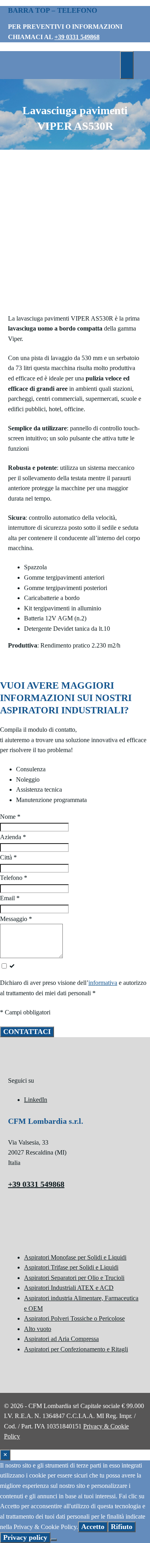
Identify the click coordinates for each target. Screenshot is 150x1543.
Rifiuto (121, 1527)
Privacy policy (25, 1537)
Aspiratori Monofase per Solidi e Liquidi (75, 1257)
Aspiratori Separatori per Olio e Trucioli (74, 1277)
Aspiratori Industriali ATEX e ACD (69, 1287)
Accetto (92, 1527)
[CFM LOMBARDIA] (60, 78)
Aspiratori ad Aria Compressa (61, 1338)
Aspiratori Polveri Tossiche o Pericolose (74, 1318)
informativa (102, 982)
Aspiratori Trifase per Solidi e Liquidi (71, 1267)
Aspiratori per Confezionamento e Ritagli (76, 1349)
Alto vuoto (37, 1328)
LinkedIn (35, 1099)
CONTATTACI (27, 1032)
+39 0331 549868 (77, 37)
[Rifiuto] (53, 1540)
